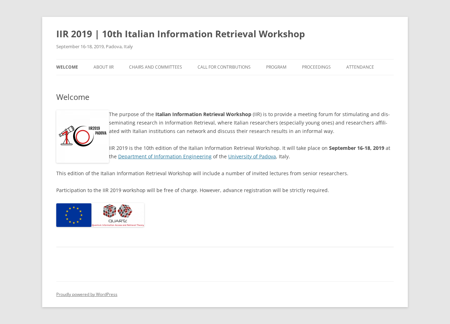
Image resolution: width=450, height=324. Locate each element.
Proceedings (316, 67)
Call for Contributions (224, 67)
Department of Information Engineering (165, 156)
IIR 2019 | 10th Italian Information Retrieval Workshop (180, 33)
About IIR (104, 67)
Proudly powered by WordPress (86, 294)
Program (276, 67)
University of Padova (252, 156)
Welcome (67, 67)
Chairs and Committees (155, 67)
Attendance (360, 67)
